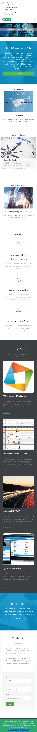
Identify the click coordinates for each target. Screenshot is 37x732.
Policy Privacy (24, 729)
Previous (4, 154)
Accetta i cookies (13, 729)
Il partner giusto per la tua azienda (18, 212)
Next (33, 154)
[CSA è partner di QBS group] (18, 377)
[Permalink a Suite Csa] (18, 147)
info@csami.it (9, 15)
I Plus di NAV (18, 90)
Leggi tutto (6, 412)
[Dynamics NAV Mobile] (18, 549)
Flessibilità (18, 115)
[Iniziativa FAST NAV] (18, 492)
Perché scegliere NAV (18, 186)
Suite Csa (7, 160)
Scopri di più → (18, 74)
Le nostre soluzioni (18, 135)
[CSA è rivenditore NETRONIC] (18, 434)
